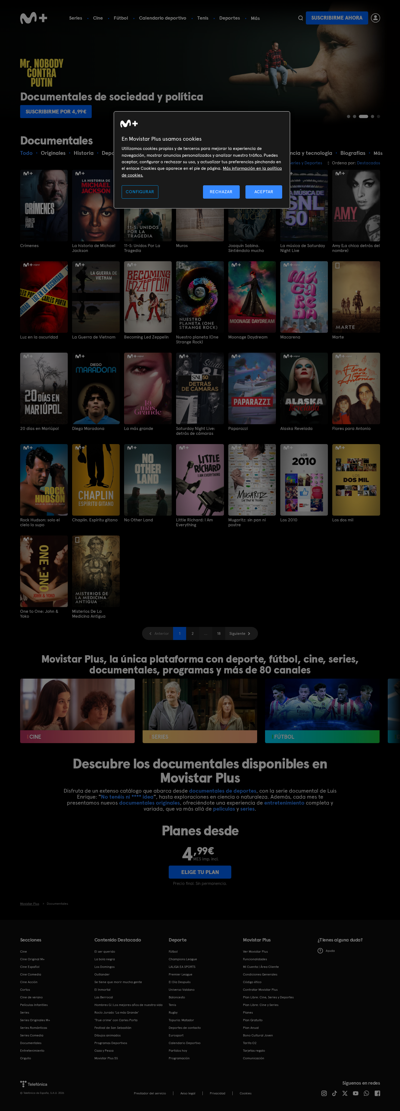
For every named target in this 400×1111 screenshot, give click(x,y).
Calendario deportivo (162, 18)
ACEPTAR (263, 191)
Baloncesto (177, 997)
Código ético (252, 982)
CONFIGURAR (140, 191)
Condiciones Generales (260, 974)
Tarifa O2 (250, 1043)
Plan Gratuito (253, 1020)
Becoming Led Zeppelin (146, 337)
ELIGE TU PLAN (200, 872)
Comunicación (253, 1058)
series (247, 808)
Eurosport (176, 1035)
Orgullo (25, 1058)
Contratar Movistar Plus (260, 990)
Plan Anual (251, 1028)
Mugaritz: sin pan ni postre (247, 522)
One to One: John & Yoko (39, 614)
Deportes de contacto (185, 1028)
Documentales (30, 1043)
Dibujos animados (107, 1035)
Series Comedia (31, 1035)
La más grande (138, 428)
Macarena (290, 337)
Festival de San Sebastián (112, 1028)
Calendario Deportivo (185, 1043)
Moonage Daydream (247, 337)
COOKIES (245, 1093)
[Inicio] (33, 18)
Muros (182, 245)
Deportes (229, 18)
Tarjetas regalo (254, 1050)
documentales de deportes (222, 790)
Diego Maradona (88, 428)
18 (219, 633)
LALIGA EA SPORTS (182, 967)
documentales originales (149, 802)
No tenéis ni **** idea (127, 796)
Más (255, 18)
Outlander (102, 974)
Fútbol (121, 18)
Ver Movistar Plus (255, 951)
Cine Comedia (30, 974)
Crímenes (29, 245)
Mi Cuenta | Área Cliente (261, 967)
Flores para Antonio (351, 428)
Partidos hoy (178, 1050)
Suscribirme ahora (336, 18)
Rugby (173, 1012)
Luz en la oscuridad (39, 337)
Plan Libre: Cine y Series (260, 1005)
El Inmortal (102, 990)
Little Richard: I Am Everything (194, 522)
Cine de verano (31, 997)
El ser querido (104, 951)
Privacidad (217, 1093)
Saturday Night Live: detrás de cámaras (195, 431)
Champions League (183, 959)
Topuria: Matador (181, 1020)
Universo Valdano (182, 990)
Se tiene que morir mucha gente (118, 982)
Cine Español (29, 967)
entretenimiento (284, 802)
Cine (98, 18)
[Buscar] (300, 18)
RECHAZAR (221, 191)
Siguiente (237, 633)
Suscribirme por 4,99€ (56, 111)
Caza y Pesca (103, 1050)
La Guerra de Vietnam (93, 337)
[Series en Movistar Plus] (200, 711)
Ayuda (330, 951)
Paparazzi (238, 428)
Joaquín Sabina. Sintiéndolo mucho (246, 248)
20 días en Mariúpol (39, 428)
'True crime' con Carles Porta (115, 1020)
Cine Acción (29, 982)
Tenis (202, 18)
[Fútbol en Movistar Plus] (322, 711)
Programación (179, 1058)
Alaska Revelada (296, 428)
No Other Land (138, 520)
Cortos (25, 990)
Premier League (180, 974)
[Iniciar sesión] (375, 18)
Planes (248, 1012)
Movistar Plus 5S (106, 1058)
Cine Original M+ (32, 959)
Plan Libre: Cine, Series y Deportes (268, 997)
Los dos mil (342, 520)
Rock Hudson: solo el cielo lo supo (40, 522)
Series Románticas (33, 1028)
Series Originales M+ (35, 1020)
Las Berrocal (103, 997)
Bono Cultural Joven (258, 1035)
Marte (338, 337)
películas (224, 808)
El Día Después (179, 982)
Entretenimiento (32, 1050)
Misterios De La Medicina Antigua (89, 614)
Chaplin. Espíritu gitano (95, 520)
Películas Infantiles (34, 1005)
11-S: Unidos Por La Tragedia (142, 248)
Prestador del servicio (150, 1093)
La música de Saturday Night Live (302, 248)
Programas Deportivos (110, 1043)
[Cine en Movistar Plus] (77, 711)
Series (75, 18)
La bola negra (104, 959)
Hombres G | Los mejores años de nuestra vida (128, 1005)
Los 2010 (288, 520)
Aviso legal (187, 1093)
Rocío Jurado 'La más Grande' (116, 1012)
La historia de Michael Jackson (93, 248)
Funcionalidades (255, 959)
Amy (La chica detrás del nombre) (356, 248)
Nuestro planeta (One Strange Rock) (197, 339)
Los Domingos (104, 967)
